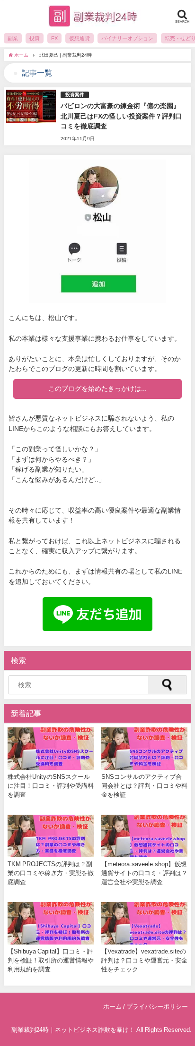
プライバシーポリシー (157, 1007)
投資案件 (74, 95)
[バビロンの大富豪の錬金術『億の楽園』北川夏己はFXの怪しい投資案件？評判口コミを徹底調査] (97, 116)
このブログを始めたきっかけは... (97, 388)
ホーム (112, 1007)
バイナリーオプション (127, 38)
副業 (13, 38)
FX (54, 38)
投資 (34, 38)
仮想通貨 (79, 38)
